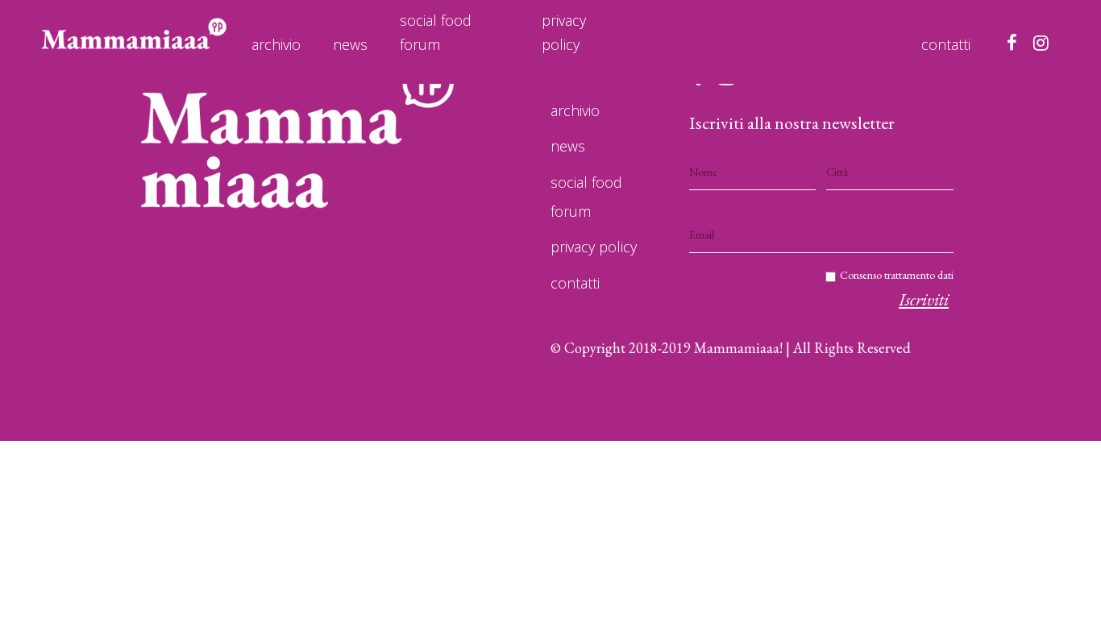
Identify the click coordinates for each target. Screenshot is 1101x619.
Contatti (945, 44)
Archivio (276, 44)
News (350, 44)
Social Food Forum (436, 32)
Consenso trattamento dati (897, 275)
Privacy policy (564, 32)
